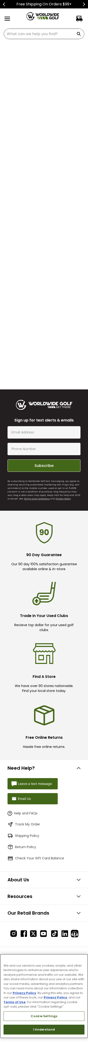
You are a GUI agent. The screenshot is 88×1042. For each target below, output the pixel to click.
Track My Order (27, 824)
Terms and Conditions (37, 498)
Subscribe (44, 465)
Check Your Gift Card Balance (39, 858)
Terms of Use (15, 1002)
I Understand (44, 1029)
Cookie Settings (44, 1016)
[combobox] (44, 34)
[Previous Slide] (4, 4)
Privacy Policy (63, 498)
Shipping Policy (27, 835)
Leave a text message (35, 784)
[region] (44, 996)
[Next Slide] (84, 4)
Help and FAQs (26, 813)
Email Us (24, 799)
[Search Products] (79, 34)
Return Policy (25, 847)
